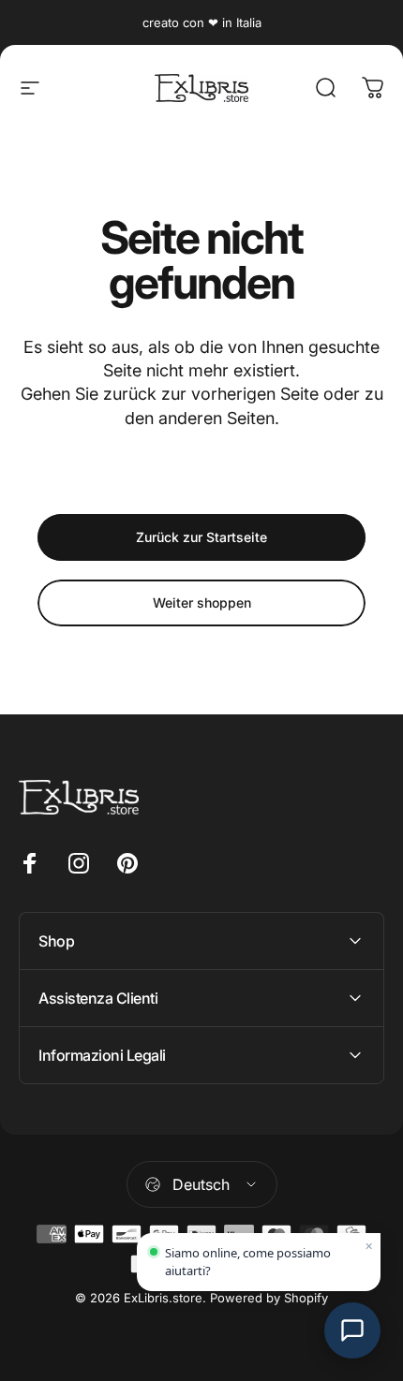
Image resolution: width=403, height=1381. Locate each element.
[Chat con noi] (352, 1330)
